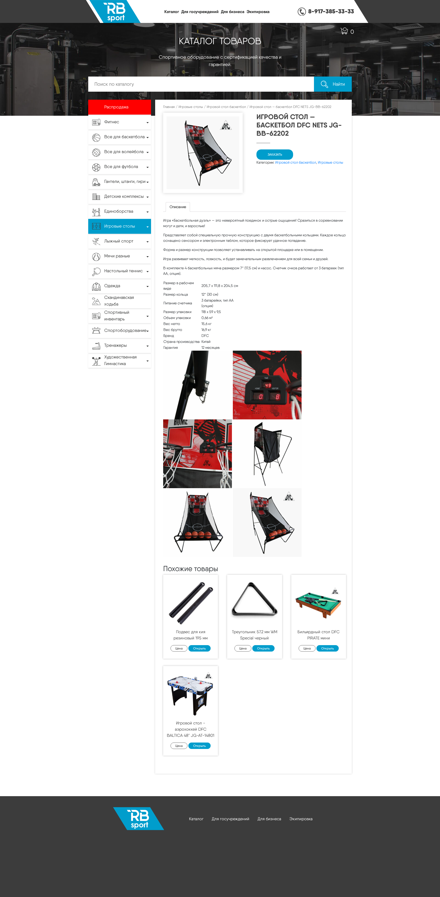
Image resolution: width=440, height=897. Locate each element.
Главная (169, 107)
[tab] (178, 207)
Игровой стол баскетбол (226, 107)
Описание (178, 207)
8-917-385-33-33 (331, 11)
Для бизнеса (232, 11)
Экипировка (258, 11)
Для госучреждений (200, 11)
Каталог (171, 11)
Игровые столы (191, 107)
